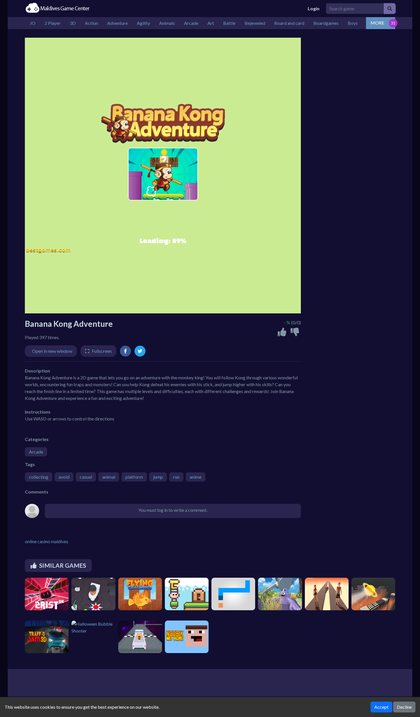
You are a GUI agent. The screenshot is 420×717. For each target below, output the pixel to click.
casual (86, 477)
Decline (404, 707)
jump (158, 477)
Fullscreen (102, 351)
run (176, 477)
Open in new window (52, 351)
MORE (377, 22)
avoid (64, 477)
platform (134, 477)
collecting (38, 477)
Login (313, 8)
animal (108, 477)
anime (195, 477)
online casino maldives (46, 541)
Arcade (36, 451)
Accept (381, 707)
